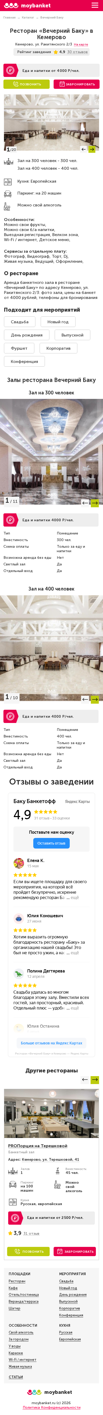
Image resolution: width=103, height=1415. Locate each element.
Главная (9, 17)
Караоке (16, 1353)
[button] (83, 149)
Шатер (14, 1308)
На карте (81, 44)
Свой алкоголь (21, 1332)
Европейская (70, 1339)
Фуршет (19, 348)
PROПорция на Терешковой (37, 1145)
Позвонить (30, 84)
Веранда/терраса (24, 1301)
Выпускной (72, 335)
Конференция (24, 361)
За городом (19, 1339)
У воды (15, 1346)
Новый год (58, 321)
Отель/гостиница (24, 1295)
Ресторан (17, 1281)
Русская (65, 1332)
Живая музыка (20, 1366)
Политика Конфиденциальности (52, 1407)
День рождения (27, 335)
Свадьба (20, 321)
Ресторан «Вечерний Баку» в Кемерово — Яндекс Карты (51, 1053)
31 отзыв (31, 1233)
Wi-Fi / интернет (22, 1360)
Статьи (16, 1377)
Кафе (13, 1288)
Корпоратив (58, 348)
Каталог (28, 17)
